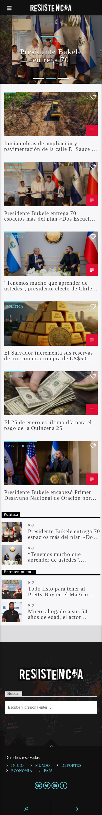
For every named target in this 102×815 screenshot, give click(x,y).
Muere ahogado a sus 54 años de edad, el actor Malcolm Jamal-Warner (58, 614)
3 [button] (63, 78)
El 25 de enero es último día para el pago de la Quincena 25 (48, 424)
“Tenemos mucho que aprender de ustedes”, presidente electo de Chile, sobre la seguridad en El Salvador (49, 285)
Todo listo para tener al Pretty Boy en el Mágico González (58, 591)
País (10, 97)
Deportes (71, 765)
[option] (51, 49)
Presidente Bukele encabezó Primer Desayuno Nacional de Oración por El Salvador (47, 494)
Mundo (42, 765)
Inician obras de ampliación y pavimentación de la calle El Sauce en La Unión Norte (50, 146)
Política (14, 167)
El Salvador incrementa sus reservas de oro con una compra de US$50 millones (48, 355)
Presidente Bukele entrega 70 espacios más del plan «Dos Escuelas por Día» (51, 55)
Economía (21, 771)
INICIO (17, 765)
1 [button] (38, 78)
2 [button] (51, 78)
